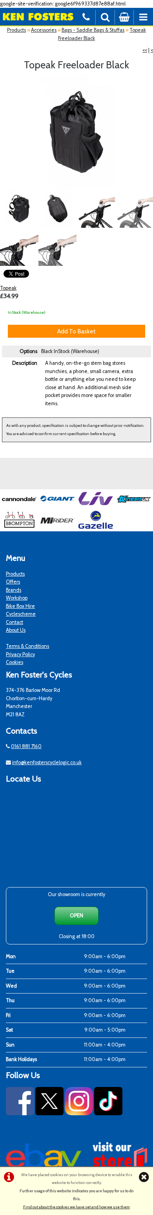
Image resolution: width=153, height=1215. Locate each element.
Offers (13, 582)
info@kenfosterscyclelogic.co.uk (47, 762)
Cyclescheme (21, 614)
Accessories (43, 30)
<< (144, 50)
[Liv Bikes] (95, 506)
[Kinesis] (134, 506)
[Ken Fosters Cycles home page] (38, 17)
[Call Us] (86, 16)
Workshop (16, 598)
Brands (13, 590)
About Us (16, 630)
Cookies (14, 662)
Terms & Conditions (27, 646)
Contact (14, 622)
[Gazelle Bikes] (95, 527)
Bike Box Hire (20, 606)
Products (16, 30)
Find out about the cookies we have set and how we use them (76, 1207)
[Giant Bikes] (57, 506)
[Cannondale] (19, 506)
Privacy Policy (20, 654)
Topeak (8, 288)
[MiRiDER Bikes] (57, 527)
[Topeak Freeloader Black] (76, 132)
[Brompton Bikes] (19, 527)
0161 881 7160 (26, 746)
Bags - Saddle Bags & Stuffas (93, 30)
